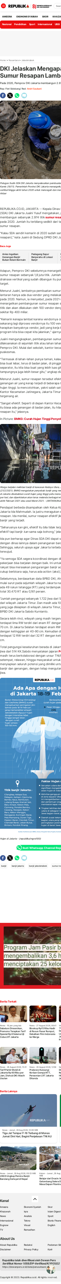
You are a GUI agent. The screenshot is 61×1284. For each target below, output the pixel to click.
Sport (32, 24)
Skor (50, 1207)
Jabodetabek (27, 60)
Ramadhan (29, 1229)
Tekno (27, 1220)
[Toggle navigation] (3, 5)
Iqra (26, 1211)
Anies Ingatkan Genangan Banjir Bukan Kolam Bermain (14, 257)
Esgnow (4, 1225)
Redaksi (28, 1244)
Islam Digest (54, 1211)
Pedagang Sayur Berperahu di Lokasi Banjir (42, 257)
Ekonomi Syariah (27, 16)
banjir (4, 866)
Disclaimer (5, 1249)
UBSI (57, 24)
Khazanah (5, 1211)
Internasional (45, 24)
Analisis (28, 1216)
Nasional (7, 24)
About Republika (8, 1244)
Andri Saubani (34, 88)
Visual (27, 1225)
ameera (7, 16)
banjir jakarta (18, 866)
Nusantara (14, 60)
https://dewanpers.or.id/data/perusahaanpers (26, 1266)
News (3, 1216)
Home (3, 60)
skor (45, 16)
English (51, 1225)
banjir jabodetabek (38, 866)
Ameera (4, 1207)
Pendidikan (20, 24)
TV (1, 1229)
